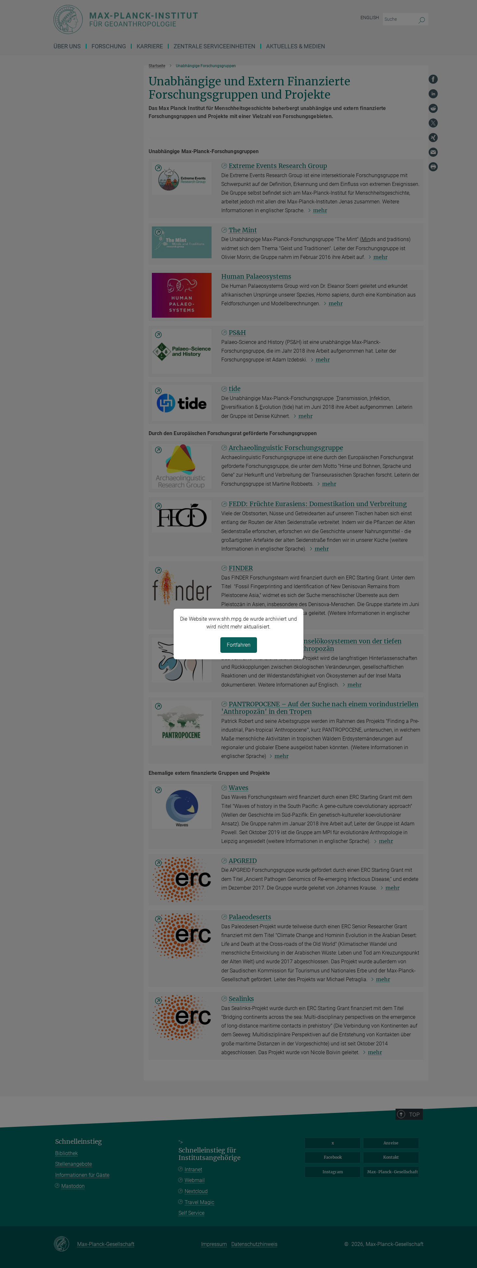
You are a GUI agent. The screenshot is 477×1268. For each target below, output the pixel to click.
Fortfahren (239, 645)
